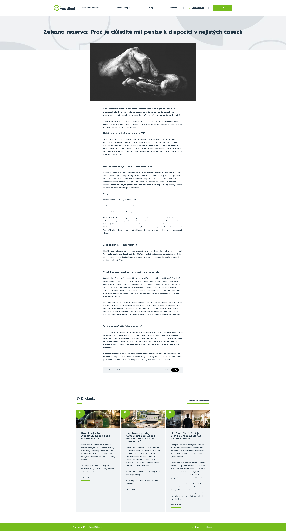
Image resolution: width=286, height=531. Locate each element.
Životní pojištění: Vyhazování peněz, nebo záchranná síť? (95, 436)
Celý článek (85, 478)
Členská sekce (198, 8)
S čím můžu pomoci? (90, 8)
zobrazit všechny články (198, 401)
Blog (151, 8)
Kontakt (173, 8)
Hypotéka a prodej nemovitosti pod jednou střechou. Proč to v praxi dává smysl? (140, 437)
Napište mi (220, 8)
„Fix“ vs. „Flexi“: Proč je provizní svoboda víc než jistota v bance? (186, 436)
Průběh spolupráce (124, 8)
